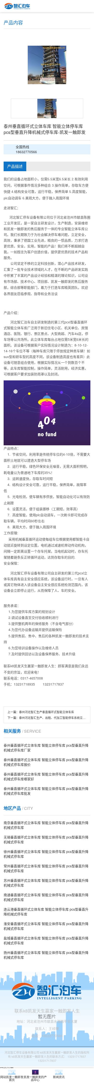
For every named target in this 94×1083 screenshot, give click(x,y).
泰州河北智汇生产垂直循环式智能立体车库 (46, 712)
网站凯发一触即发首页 (11, 1078)
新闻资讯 (59, 1077)
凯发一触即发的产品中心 (35, 1078)
